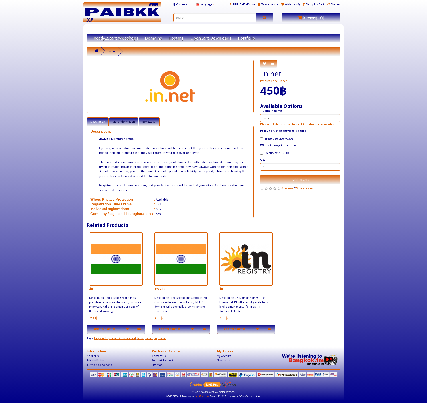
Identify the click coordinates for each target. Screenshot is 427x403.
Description (97, 122)
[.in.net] (170, 86)
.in (91, 288)
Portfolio (246, 38)
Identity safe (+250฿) (277, 153)
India (140, 338)
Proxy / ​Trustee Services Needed (283, 131)
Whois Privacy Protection (278, 145)
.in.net (112, 51)
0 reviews (287, 188)
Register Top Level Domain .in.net (115, 338)
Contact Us (159, 356)
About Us (93, 356)
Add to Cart (300, 179)
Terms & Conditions (99, 365)
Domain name (272, 111)
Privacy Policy (95, 360)
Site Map (157, 365)
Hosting (176, 38)
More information (124, 122)
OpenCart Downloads (210, 38)
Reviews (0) (149, 122)
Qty (262, 160)
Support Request (162, 360)
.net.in (159, 288)
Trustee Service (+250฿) (279, 138)
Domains (153, 38)
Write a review (304, 188)
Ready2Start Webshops (116, 38)
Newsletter (223, 360)
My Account (224, 356)
